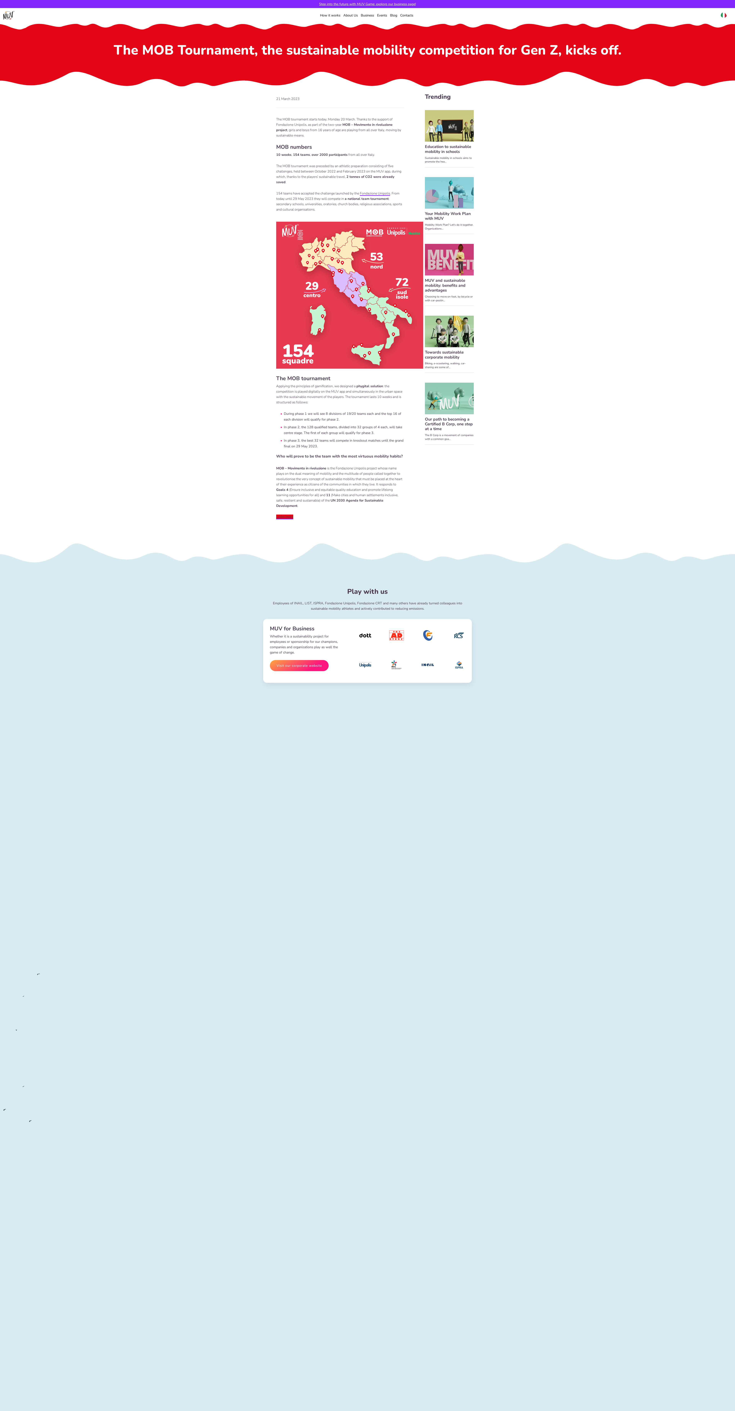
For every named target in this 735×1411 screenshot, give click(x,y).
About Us (350, 15)
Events (382, 15)
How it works (330, 15)
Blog (393, 15)
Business (367, 15)
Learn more (284, 517)
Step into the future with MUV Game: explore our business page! (367, 4)
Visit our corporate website (299, 665)
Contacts (406, 15)
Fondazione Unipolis (375, 193)
